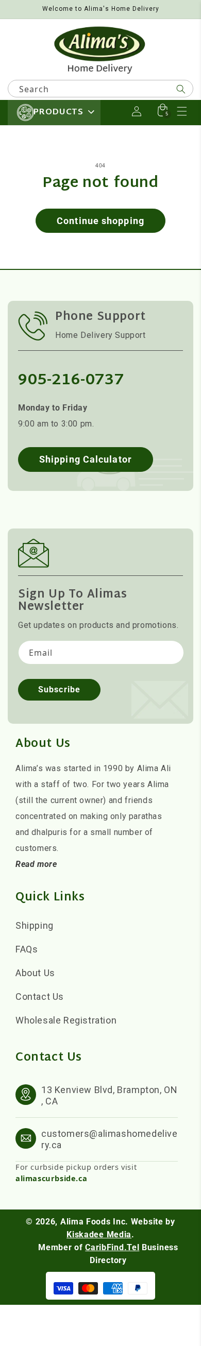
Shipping (34, 925)
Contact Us (39, 996)
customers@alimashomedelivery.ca (109, 1139)
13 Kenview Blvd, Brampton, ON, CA (109, 1095)
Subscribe (59, 689)
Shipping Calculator (85, 459)
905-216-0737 (71, 380)
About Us (35, 972)
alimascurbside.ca (51, 1178)
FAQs (26, 949)
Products (58, 112)
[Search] (181, 89)
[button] (182, 111)
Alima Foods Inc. (94, 1221)
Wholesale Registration (65, 1020)
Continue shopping (100, 220)
